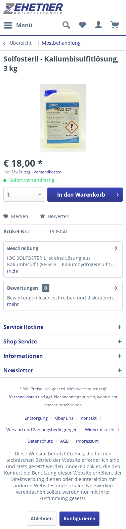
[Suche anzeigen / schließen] (66, 25)
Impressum (87, 441)
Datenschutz (40, 441)
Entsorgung (36, 418)
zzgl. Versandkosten (42, 172)
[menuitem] (18, 25)
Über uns (64, 418)
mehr (13, 271)
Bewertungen (22, 288)
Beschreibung (22, 248)
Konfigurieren (79, 518)
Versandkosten (23, 397)
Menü (24, 25)
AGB (64, 441)
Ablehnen (42, 518)
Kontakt (89, 418)
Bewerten (58, 216)
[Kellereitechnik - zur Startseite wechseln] (33, 9)
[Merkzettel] (82, 25)
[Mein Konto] (99, 25)
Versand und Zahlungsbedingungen (42, 429)
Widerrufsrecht (100, 429)
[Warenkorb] (115, 25)
